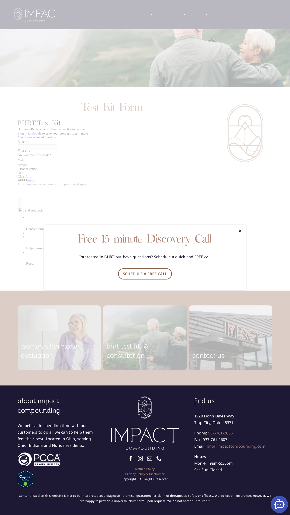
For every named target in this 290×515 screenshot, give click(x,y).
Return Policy (145, 469)
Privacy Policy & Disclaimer (145, 474)
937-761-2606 (220, 433)
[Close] (239, 231)
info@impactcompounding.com (236, 446)
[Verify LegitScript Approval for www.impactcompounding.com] (57, 479)
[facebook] (130, 458)
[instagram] (140, 458)
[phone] (159, 458)
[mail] (149, 458)
